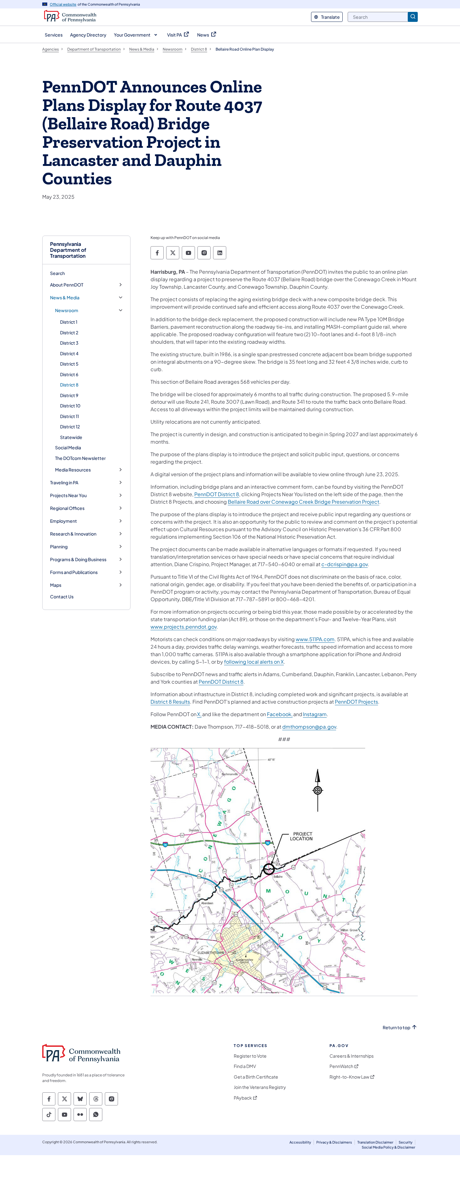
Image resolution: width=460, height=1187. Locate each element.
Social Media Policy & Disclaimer (388, 1147)
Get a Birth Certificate (256, 1077)
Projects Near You (68, 495)
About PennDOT (66, 284)
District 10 (70, 405)
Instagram (315, 714)
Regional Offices (67, 508)
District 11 (69, 416)
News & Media (64, 297)
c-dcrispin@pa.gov (344, 564)
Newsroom (66, 310)
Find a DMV (245, 1066)
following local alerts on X (254, 661)
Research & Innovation (73, 533)
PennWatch (341, 1066)
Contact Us (62, 596)
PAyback (243, 1097)
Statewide (71, 437)
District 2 (69, 332)
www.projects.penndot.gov (184, 626)
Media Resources (73, 469)
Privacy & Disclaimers (334, 1142)
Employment (63, 521)
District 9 (69, 395)
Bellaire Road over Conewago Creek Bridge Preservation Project (303, 501)
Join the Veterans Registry (260, 1087)
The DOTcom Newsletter (80, 458)
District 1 (68, 322)
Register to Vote (250, 1056)
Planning (59, 546)
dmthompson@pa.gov (309, 726)
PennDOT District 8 (216, 494)
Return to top (396, 1027)
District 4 (69, 353)
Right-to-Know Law (349, 1077)
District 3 (69, 343)
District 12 (70, 426)
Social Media (68, 447)
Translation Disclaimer (375, 1142)
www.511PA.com (315, 639)
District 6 (69, 374)
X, (199, 714)
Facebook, (280, 714)
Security (405, 1142)
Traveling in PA (64, 482)
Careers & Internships (352, 1056)
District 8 (69, 384)
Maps (55, 585)
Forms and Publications (74, 572)
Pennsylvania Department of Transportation (68, 250)
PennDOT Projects (356, 701)
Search (57, 273)
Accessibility (300, 1142)
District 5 (69, 364)
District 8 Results (170, 701)
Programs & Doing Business (78, 559)
